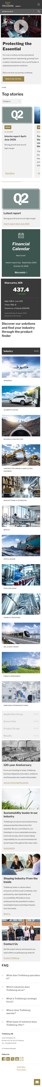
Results (8, 735)
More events (20, 272)
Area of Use (10, 721)
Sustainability (9, 848)
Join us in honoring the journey (16, 783)
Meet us (7, 914)
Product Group (12, 728)
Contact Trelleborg (11, 958)
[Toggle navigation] (37, 4)
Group (7, 127)
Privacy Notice (21, 1069)
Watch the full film (13, 79)
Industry (8, 351)
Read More (9, 173)
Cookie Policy (21, 1067)
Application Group (13, 714)
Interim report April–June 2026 (16, 224)
